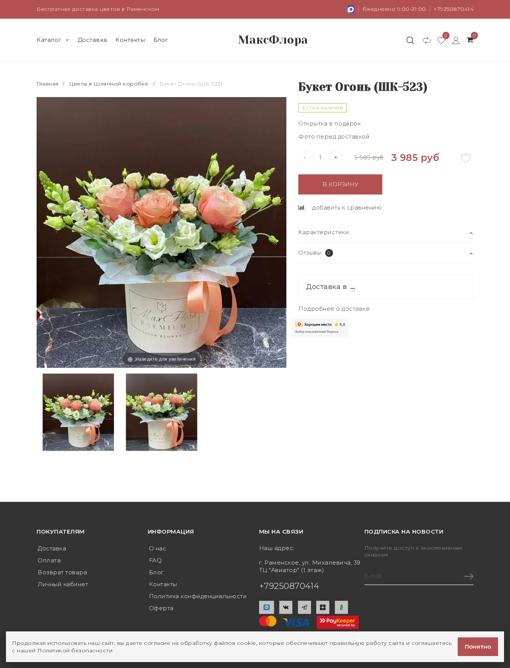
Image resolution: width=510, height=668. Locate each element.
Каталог (49, 39)
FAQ (155, 560)
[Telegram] (304, 607)
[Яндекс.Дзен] (322, 607)
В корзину (340, 184)
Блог (160, 39)
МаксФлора (273, 40)
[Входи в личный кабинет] (452, 40)
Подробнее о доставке (334, 308)
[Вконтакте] (285, 607)
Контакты (130, 39)
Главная (48, 83)
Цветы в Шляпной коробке (109, 83)
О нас (158, 548)
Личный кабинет (63, 584)
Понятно (478, 646)
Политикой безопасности (74, 650)
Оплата (49, 560)
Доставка (92, 39)
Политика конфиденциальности (198, 596)
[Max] (266, 607)
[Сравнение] (423, 40)
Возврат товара (62, 572)
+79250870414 (453, 9)
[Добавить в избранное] (465, 158)
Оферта (161, 608)
